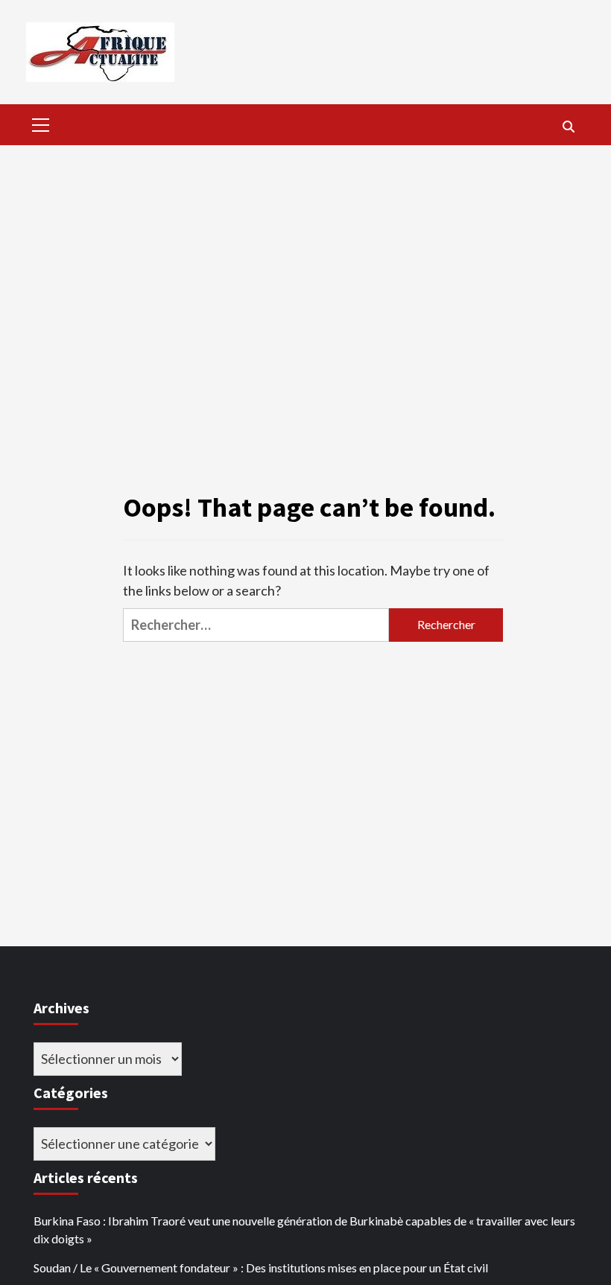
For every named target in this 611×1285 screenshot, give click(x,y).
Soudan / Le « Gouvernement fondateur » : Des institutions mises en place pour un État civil (261, 1267)
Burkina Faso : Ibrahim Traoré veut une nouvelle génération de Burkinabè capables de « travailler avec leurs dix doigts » (304, 1230)
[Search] (568, 126)
